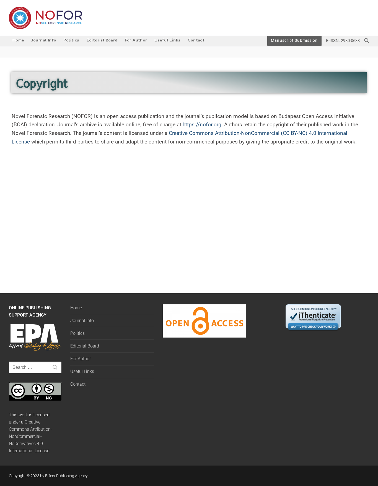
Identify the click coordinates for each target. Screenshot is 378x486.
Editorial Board (84, 346)
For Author (80, 358)
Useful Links (82, 371)
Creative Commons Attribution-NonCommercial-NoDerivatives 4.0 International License (30, 436)
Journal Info (82, 320)
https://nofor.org (202, 124)
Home (76, 307)
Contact (78, 384)
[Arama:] (35, 367)
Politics (77, 333)
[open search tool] (366, 40)
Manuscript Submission (294, 40)
